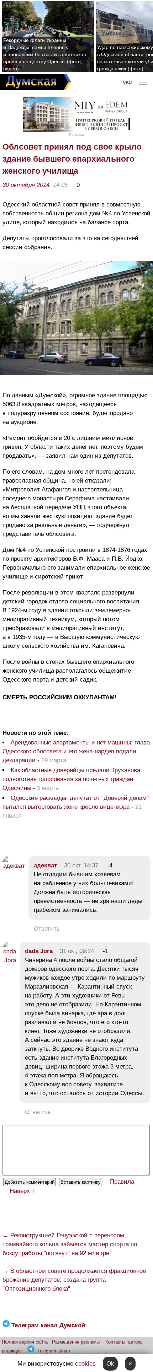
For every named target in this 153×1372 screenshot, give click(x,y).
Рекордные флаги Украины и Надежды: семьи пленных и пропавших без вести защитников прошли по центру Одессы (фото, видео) (44, 54)
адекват (45, 865)
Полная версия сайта (25, 1342)
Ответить (47, 928)
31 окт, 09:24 (77, 951)
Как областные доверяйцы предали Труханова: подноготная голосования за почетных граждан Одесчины (72, 779)
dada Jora (39, 951)
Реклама (76, 134)
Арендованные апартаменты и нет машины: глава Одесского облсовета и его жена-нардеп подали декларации (76, 751)
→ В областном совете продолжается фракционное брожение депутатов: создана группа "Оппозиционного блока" (74, 1280)
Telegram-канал (53, 1351)
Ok (110, 1363)
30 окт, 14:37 (81, 865)
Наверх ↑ (22, 1191)
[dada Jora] (9, 960)
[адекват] (13, 865)
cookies (85, 1363)
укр (127, 82)
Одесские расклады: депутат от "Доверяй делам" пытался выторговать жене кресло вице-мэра (75, 802)
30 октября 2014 (25, 185)
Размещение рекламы (76, 1342)
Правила (122, 1181)
